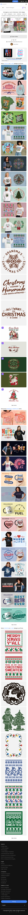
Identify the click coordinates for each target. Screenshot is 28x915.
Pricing (2, 863)
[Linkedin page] (18, 911)
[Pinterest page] (14, 911)
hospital (24, 14)
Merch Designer (5, 887)
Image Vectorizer (5, 893)
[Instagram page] (10, 911)
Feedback (3, 883)
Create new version (18, 19)
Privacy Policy (4, 867)
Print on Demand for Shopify (8, 859)
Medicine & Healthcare (12, 409)
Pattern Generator (5, 898)
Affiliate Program (5, 875)
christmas (19, 14)
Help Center (4, 869)
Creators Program (5, 874)
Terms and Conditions (6, 865)
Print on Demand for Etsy (7, 857)
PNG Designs (4, 850)
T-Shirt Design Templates (7, 851)
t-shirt (5, 14)
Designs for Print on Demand (8, 855)
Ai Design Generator (6, 889)
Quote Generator (5, 896)
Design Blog (4, 846)
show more (4, 60)
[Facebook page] (12, 911)
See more (14, 405)
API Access (3, 879)
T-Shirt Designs (5, 848)
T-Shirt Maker (4, 895)
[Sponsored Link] (8, 53)
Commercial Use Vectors (7, 853)
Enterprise (3, 877)
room (15, 14)
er (2, 14)
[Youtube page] (16, 911)
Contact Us (4, 881)
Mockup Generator (6, 891)
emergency (10, 14)
